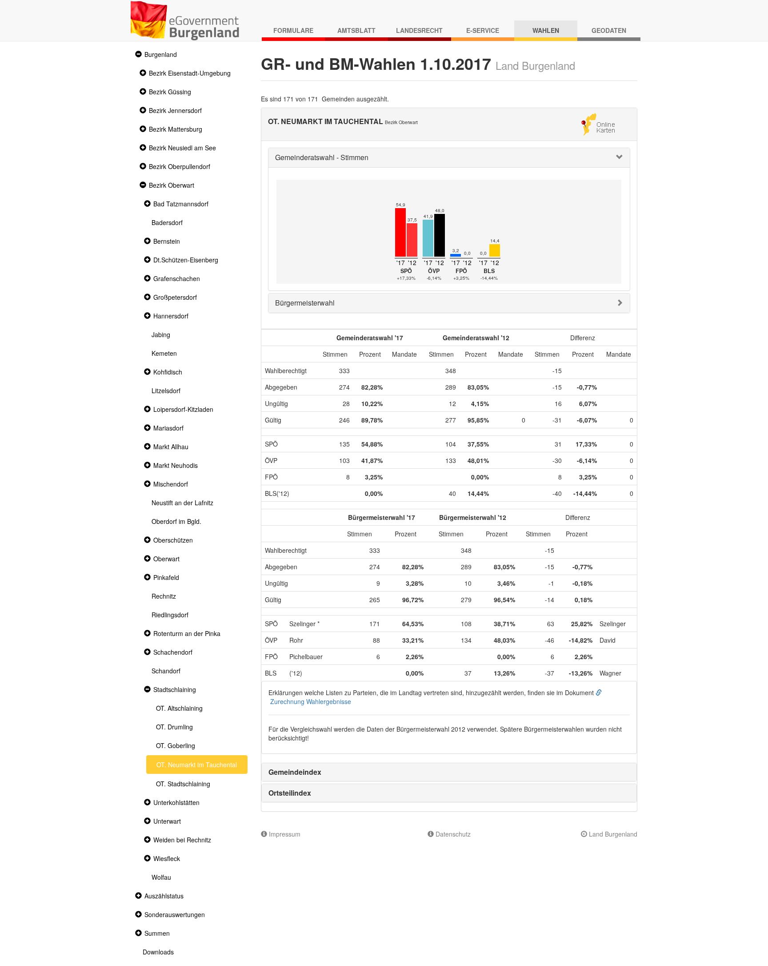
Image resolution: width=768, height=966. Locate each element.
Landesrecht (419, 30)
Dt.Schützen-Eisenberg (185, 259)
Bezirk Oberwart (171, 185)
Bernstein (166, 241)
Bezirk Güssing (170, 91)
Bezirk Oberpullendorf (179, 166)
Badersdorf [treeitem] (167, 222)
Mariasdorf (168, 427)
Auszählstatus (164, 895)
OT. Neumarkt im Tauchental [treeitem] (196, 764)
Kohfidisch (167, 371)
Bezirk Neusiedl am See (182, 147)
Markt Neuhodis (175, 465)
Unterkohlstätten (176, 802)
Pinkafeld (166, 577)
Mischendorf (170, 483)
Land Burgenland (612, 833)
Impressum (283, 833)
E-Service (482, 30)
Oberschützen (173, 539)
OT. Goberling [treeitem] (175, 745)
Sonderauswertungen (174, 914)
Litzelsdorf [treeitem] (166, 390)
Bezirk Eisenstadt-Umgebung (190, 72)
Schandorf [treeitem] (166, 670)
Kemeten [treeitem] (164, 353)
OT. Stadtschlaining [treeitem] (183, 783)
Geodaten (609, 30)
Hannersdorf (170, 315)
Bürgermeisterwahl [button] (305, 303)
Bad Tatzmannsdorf (180, 203)
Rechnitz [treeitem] (164, 596)
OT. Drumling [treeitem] (174, 726)
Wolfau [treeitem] (161, 877)
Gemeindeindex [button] (294, 772)
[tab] (449, 157)
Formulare (293, 30)
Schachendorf (172, 652)
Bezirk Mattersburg (175, 129)
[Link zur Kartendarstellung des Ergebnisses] (598, 123)
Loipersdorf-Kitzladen (183, 409)
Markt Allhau (170, 446)
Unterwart (167, 821)
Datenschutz (452, 833)
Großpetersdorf (175, 297)
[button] (137, 54)
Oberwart (166, 558)
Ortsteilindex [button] (289, 793)
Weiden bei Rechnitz (182, 839)
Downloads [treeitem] (158, 951)
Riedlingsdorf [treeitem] (170, 614)
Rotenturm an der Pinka (186, 633)
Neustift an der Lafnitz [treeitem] (182, 502)
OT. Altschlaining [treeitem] (179, 708)
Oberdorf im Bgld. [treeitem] (176, 521)
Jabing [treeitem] (161, 334)
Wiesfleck (166, 858)
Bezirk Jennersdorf (175, 110)
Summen (157, 933)
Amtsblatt (356, 30)
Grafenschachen (176, 278)
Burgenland (160, 54)
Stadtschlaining (174, 689)
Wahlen (545, 30)
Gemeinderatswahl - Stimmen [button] (321, 157)
